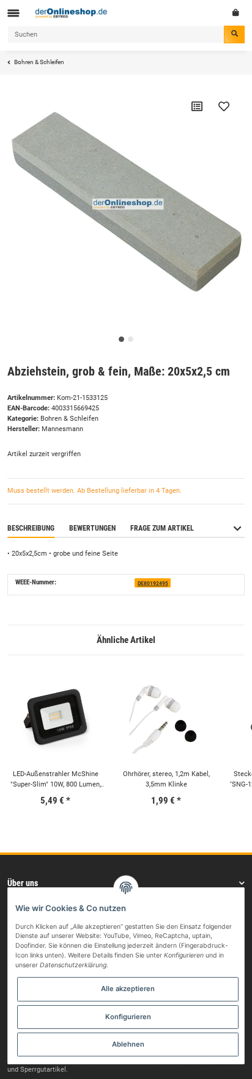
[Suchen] (234, 34)
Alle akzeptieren (128, 988)
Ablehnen (128, 1044)
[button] (237, 533)
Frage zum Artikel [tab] (162, 528)
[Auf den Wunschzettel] (223, 106)
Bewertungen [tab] (92, 528)
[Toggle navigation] (13, 13)
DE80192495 (153, 583)
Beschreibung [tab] (30, 528)
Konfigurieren (128, 1016)
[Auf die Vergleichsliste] (197, 106)
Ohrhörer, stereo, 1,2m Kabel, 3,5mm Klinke (166, 779)
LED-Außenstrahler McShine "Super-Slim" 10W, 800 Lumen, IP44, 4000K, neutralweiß (55, 780)
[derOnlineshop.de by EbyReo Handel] (71, 13)
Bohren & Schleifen (69, 419)
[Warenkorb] (236, 13)
